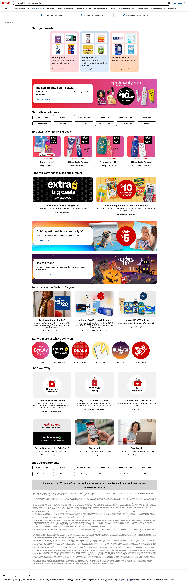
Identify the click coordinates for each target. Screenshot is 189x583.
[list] (95, 51)
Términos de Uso (135, 581)
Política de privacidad (122, 581)
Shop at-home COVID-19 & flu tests (93, 331)
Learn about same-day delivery (51, 411)
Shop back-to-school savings (125, 214)
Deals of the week (80, 362)
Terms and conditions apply (105, 563)
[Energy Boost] (88, 38)
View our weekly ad (93, 455)
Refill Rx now (136, 409)
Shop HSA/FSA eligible (136, 327)
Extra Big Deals (59, 362)
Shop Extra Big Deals (62, 212)
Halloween (120, 362)
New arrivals (140, 362)
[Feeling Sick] (58, 38)
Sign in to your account (136, 455)
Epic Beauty (39, 362)
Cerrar (185, 573)
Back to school (100, 362)
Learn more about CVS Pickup (94, 409)
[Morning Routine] (118, 38)
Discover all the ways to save (51, 455)
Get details (151, 547)
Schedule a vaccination (51, 331)
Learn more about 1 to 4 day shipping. (133, 531)
